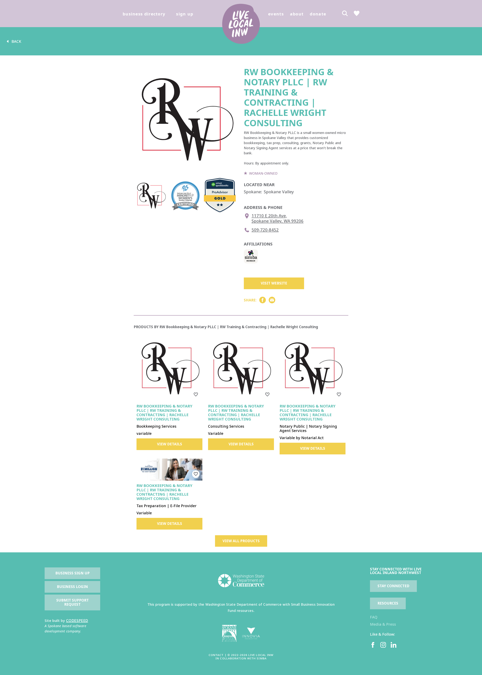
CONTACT (216, 655)
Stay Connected (393, 585)
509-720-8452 (265, 229)
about (297, 14)
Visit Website (274, 283)
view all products (241, 540)
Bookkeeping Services (156, 426)
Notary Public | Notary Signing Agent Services (308, 428)
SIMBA (261, 658)
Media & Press (383, 624)
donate (318, 14)
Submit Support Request (73, 602)
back (16, 41)
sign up (184, 14)
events (276, 14)
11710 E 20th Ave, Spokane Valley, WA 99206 (278, 218)
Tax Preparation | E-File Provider (167, 506)
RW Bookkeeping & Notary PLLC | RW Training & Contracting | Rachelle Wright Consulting (164, 412)
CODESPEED (77, 620)
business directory (144, 14)
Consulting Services (226, 426)
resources (388, 603)
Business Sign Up (72, 573)
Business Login (72, 586)
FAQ (373, 617)
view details (169, 444)
